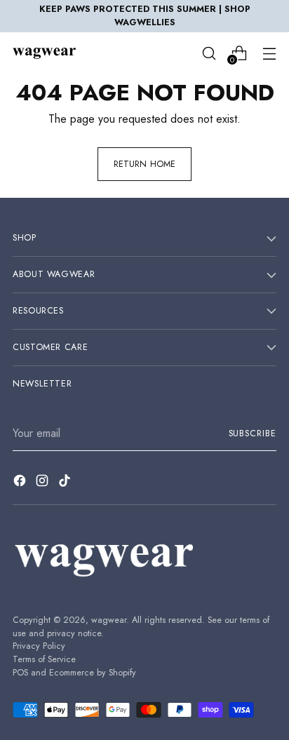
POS (20, 672)
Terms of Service (44, 659)
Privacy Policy (39, 646)
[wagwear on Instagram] (43, 482)
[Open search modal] (208, 53)
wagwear (108, 620)
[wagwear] (44, 53)
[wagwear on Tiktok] (66, 482)
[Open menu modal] (269, 53)
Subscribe (253, 433)
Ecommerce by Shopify (92, 672)
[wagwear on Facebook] (21, 482)
